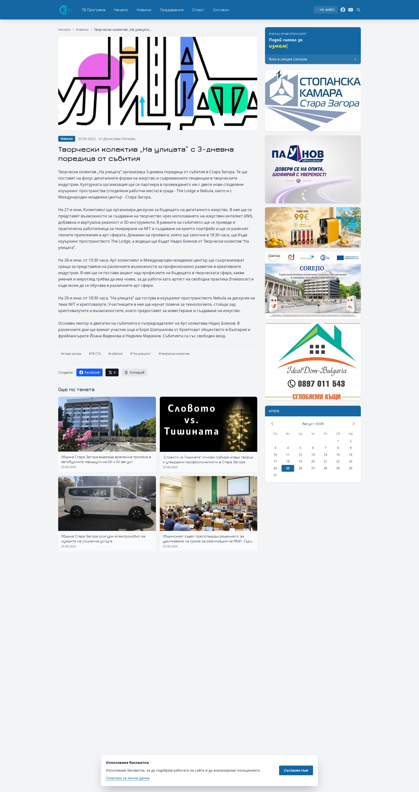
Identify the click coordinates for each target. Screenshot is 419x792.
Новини (144, 10)
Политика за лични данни (128, 778)
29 (338, 468)
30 (350, 468)
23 (350, 461)
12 (300, 455)
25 (288, 468)
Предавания (172, 10)
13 (313, 455)
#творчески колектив (174, 354)
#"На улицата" (140, 354)
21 (325, 461)
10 (275, 455)
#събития (115, 354)
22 (338, 461)
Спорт (198, 10)
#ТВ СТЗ (95, 354)
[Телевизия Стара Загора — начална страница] (65, 10)
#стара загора (71, 354)
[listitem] (326, 10)
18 (288, 461)
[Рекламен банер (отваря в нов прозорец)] (313, 101)
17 (275, 461)
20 (313, 461)
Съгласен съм (296, 770)
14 (325, 455)
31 (275, 475)
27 (313, 468)
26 (300, 468)
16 (350, 455)
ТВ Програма (93, 10)
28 (325, 468)
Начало (121, 10)
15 (338, 455)
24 (275, 468)
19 (300, 461)
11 (288, 455)
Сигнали (221, 10)
